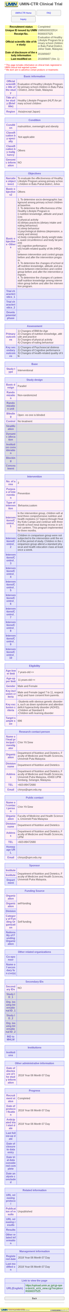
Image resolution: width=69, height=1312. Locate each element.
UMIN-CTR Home (23, 13)
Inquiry (23, 19)
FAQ (49, 13)
